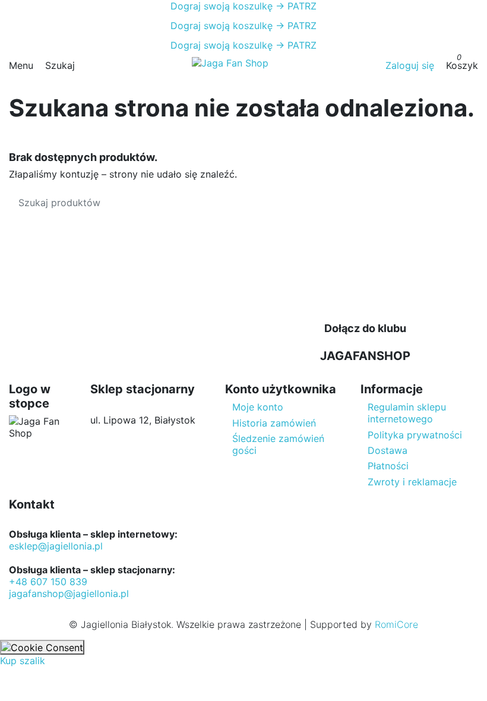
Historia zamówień (274, 423)
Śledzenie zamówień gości (278, 444)
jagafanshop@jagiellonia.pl (69, 593)
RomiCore (396, 624)
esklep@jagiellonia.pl (56, 546)
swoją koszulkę (221, 6)
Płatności (388, 466)
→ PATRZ (295, 6)
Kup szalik (22, 661)
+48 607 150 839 (48, 582)
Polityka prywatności (415, 435)
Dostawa (387, 450)
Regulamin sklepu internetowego (407, 413)
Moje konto (257, 407)
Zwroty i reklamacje (412, 482)
